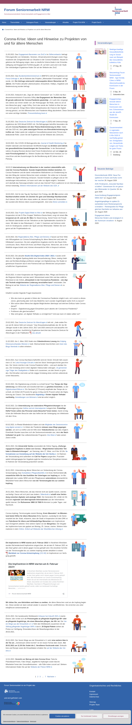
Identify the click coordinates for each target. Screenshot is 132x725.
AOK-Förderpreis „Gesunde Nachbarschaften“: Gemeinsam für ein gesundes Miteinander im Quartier (109, 186)
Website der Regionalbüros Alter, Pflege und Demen (40, 285)
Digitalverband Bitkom (14, 389)
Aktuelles (66, 22)
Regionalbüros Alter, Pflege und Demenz (33, 237)
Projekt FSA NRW (79, 22)
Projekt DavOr (96, 22)
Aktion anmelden (59, 202)
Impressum (33, 721)
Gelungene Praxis (32, 22)
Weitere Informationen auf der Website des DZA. (38, 186)
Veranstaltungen (50, 22)
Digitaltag (40, 395)
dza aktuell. (36, 333)
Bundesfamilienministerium (29, 76)
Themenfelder (15, 22)
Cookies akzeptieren (62, 716)
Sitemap (92, 702)
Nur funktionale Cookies (89, 716)
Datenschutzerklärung (9, 721)
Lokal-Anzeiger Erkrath (24, 363)
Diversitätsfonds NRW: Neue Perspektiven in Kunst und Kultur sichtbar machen (108, 177)
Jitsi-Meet (51, 435)
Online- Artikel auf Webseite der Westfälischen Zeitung (40, 529)
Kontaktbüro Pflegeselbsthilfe (33, 473)
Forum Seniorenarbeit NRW (27, 10)
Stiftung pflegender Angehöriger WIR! (20, 627)
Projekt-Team (94, 705)
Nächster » (51, 677)
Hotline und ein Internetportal (34, 408)
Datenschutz (94, 697)
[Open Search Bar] (129, 22)
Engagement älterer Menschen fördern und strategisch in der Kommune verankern (109, 218)
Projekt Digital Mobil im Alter (30, 213)
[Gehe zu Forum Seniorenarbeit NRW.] (3, 29)
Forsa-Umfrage (11, 79)
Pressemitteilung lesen (36, 113)
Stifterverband (54, 54)
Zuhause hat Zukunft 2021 (48, 616)
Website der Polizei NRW (40, 667)
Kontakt (92, 692)
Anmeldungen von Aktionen (25, 397)
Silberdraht (44, 494)
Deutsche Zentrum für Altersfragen (32, 122)
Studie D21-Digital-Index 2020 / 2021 (39, 256)
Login (91, 710)
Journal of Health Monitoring (51, 143)
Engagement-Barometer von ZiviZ (32, 54)
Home (4, 22)
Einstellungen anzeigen (116, 716)
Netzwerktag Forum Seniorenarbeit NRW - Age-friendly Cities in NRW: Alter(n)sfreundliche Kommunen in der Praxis (117, 80)
